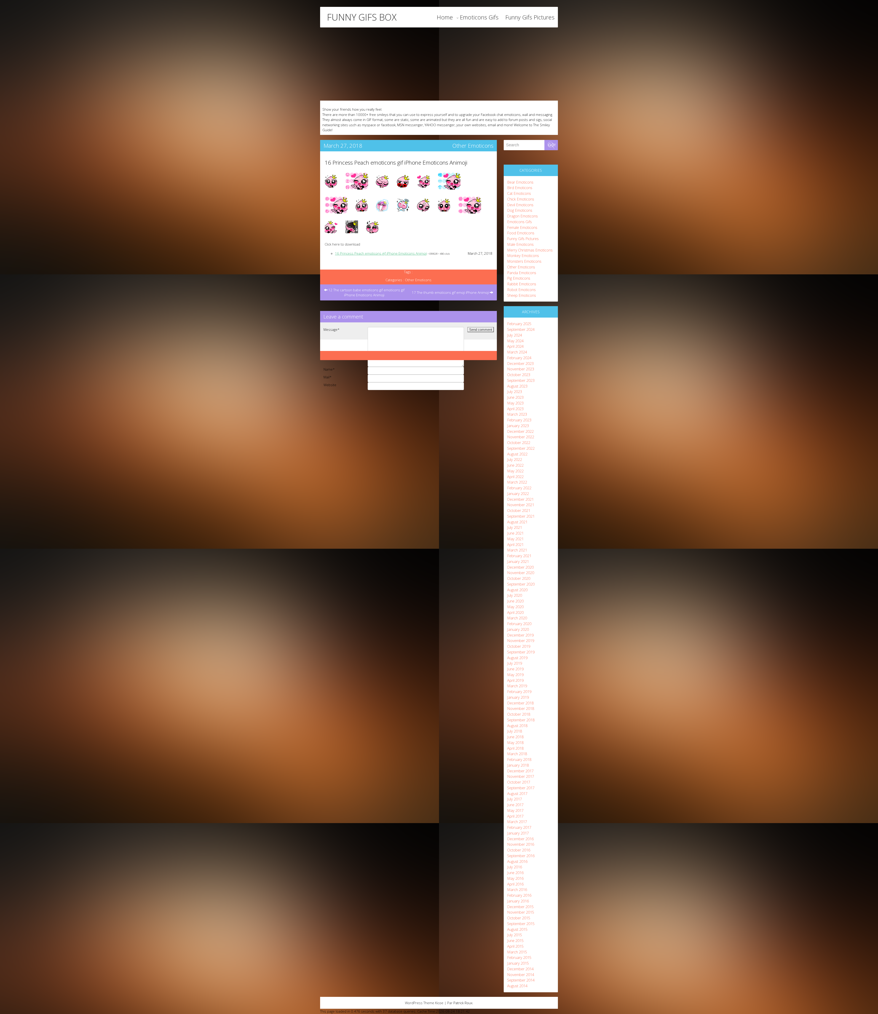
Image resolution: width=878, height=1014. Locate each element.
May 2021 (515, 538)
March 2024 (517, 352)
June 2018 (515, 736)
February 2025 (519, 323)
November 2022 (520, 436)
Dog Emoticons (519, 210)
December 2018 (520, 703)
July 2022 (514, 459)
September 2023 (521, 380)
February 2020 (519, 623)
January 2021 (518, 561)
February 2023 (519, 420)
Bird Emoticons (519, 187)
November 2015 (520, 912)
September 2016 (521, 855)
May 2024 (515, 340)
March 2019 (517, 685)
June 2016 (515, 872)
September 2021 (521, 516)
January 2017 (518, 833)
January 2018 (518, 765)
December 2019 (520, 635)
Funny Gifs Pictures (529, 17)
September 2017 (521, 787)
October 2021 (518, 510)
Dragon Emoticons (522, 216)
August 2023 (517, 386)
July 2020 (514, 595)
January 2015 (518, 963)
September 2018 (521, 719)
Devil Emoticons (520, 204)
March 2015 (517, 952)
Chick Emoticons (520, 199)
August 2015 (517, 929)
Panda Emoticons (521, 272)
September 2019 (521, 652)
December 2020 (520, 567)
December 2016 (520, 838)
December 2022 (520, 431)
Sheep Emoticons (521, 295)
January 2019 (518, 697)
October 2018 (518, 714)
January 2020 (518, 629)
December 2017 (520, 770)
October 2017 (518, 782)
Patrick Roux (462, 1003)
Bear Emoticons (520, 182)
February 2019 (519, 691)
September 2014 (521, 980)
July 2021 (514, 527)
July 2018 (514, 731)
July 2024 (514, 335)
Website (330, 385)
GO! (552, 145)
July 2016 (514, 867)
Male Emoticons (520, 244)
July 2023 (514, 391)
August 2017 (517, 793)
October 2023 (518, 374)
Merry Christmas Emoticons (530, 250)
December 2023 (520, 363)
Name (329, 369)
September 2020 (521, 584)
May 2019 (515, 674)
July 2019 (514, 663)
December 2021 (520, 499)
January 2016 (518, 901)
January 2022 (518, 493)
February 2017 (519, 827)
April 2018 (515, 748)
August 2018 (517, 725)
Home (445, 17)
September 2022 (521, 448)
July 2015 (514, 934)
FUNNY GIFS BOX (361, 17)
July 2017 (514, 799)
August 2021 (517, 521)
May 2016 (515, 878)
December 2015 (520, 906)
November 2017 (520, 776)
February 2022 (519, 487)
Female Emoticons (522, 227)
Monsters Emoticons (524, 261)
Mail (328, 377)
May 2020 (515, 606)
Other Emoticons (472, 145)
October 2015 (518, 917)
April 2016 (515, 884)
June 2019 (515, 669)
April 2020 (515, 612)
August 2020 (517, 589)
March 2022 (517, 482)
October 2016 (518, 850)
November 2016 (520, 844)
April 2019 (515, 680)
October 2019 (518, 646)
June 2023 (515, 397)
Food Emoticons (520, 232)
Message (332, 329)
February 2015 (519, 957)
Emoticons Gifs (479, 17)
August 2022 (517, 454)
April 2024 (515, 346)
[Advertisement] (439, 64)
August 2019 (517, 657)
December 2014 (520, 968)
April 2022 (515, 476)
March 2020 (517, 618)
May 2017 (515, 810)
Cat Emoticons (519, 193)
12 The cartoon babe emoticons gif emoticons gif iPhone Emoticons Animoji (365, 292)
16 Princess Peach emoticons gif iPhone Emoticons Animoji (396, 162)
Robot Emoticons (521, 289)
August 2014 (517, 985)
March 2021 (517, 550)
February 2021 (519, 555)
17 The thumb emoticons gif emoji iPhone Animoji (451, 292)
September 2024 (521, 329)
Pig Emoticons (518, 278)
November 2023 (520, 369)
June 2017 (515, 804)
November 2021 (520, 504)
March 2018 (517, 753)
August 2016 (517, 861)
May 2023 (515, 403)
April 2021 (515, 544)
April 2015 (515, 946)
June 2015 (515, 940)
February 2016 (519, 895)
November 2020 (520, 572)
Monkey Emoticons (523, 255)
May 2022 (515, 471)
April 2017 (515, 816)
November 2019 (520, 640)
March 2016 (517, 889)
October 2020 (518, 578)
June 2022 (515, 465)
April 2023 (515, 408)
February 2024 (519, 357)
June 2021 (515, 533)
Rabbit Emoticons (521, 283)
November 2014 (520, 974)
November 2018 (520, 708)
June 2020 (515, 601)
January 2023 (518, 425)
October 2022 (518, 442)
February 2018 (519, 759)
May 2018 (515, 742)
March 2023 (517, 414)
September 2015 (521, 923)
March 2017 (517, 821)
